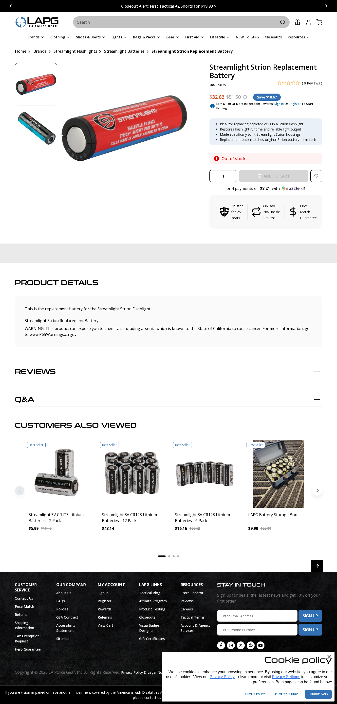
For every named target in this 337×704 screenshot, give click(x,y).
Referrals (105, 617)
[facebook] (221, 645)
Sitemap (63, 638)
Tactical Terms (193, 617)
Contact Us (24, 598)
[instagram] (231, 645)
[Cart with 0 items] (319, 22)
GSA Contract (67, 617)
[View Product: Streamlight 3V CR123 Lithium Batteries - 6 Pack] (205, 474)
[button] (265, 188)
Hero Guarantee (28, 649)
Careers (187, 609)
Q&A (24, 399)
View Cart (105, 625)
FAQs (60, 601)
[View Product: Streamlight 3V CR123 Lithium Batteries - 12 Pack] (132, 474)
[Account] (308, 22)
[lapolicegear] (37, 22)
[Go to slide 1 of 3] (325, 5)
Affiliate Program (153, 601)
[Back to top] (317, 566)
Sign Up (310, 616)
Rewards (105, 609)
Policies (62, 609)
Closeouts (147, 617)
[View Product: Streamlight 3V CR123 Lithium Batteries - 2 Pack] (59, 474)
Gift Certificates (152, 638)
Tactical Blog (149, 592)
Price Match (24, 606)
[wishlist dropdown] (316, 176)
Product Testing (152, 609)
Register (295, 104)
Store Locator (192, 592)
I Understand (318, 694)
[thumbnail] (36, 84)
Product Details (56, 283)
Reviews (35, 372)
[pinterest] (251, 645)
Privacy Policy (222, 677)
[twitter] (241, 645)
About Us (63, 592)
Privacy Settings (286, 677)
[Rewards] (297, 22)
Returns (21, 614)
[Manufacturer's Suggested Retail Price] (245, 97)
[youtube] (260, 645)
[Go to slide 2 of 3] (11, 5)
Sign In (279, 104)
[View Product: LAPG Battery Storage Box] (278, 474)
